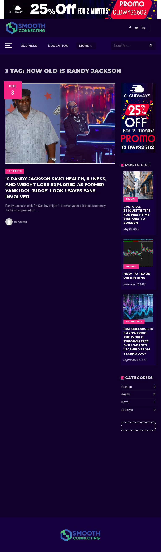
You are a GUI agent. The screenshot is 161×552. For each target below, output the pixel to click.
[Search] (151, 45)
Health (138, 394)
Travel (130, 199)
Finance (131, 266)
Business (29, 46)
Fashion (138, 387)
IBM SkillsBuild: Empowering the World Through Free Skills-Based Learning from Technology (138, 341)
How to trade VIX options (136, 276)
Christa (20, 221)
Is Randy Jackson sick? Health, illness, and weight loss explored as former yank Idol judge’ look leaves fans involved (56, 187)
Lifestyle (138, 410)
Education (58, 46)
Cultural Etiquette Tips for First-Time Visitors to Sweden (137, 215)
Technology (134, 322)
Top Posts (14, 171)
